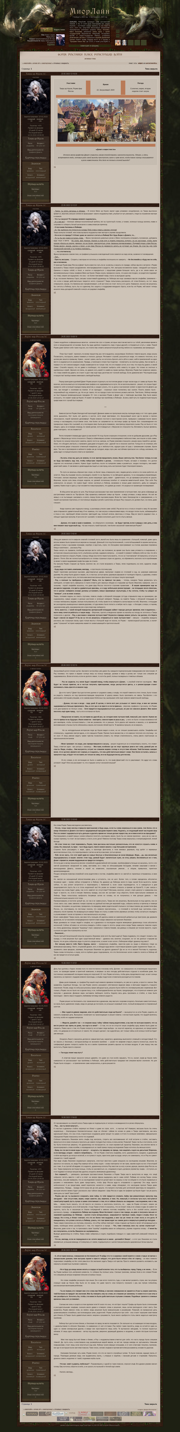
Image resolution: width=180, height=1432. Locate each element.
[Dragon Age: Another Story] (136, 1415)
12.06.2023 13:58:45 (69, 819)
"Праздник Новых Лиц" (78, 41)
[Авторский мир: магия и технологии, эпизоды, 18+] (32, 1415)
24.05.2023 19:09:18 (69, 336)
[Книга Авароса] (89, 1420)
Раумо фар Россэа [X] (36, 336)
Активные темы (90, 58)
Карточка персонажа (35, 157)
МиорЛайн (27, 63)
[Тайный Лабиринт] (149, 1415)
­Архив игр (36, 63)
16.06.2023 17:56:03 (69, 1117)
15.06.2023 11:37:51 (69, 963)
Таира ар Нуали (36, 138)
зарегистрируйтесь (151, 63)
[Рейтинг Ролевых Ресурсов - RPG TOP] (46, 31)
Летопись (106, 30)
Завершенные (47, 63)
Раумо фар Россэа (36, 401)
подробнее (51, 45)
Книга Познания (76, 32)
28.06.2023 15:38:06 (69, 1250)
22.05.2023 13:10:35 (69, 73)
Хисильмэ (36, 428)
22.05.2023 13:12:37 (69, 205)
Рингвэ (35, 449)
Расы (99, 30)
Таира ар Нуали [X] (35, 74)
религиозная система (77, 37)
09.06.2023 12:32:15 (69, 665)
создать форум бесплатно (147, 1409)
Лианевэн (36, 163)
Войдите (140, 63)
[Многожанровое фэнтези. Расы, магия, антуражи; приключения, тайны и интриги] (110, 1415)
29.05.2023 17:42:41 (69, 533)
